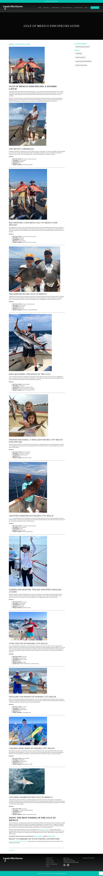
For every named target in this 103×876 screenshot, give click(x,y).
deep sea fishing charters (44, 829)
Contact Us (95, 7)
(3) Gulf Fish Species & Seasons (82, 46)
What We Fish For (67, 7)
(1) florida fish (79, 53)
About (86, 7)
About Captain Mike (51, 864)
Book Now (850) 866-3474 (51, 1)
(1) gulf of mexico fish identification (83, 61)
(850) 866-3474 (66, 858)
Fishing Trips (55, 7)
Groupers (11, 518)
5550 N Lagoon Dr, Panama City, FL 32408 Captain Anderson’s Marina (71, 861)
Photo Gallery (78, 7)
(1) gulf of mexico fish (80, 57)
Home (39, 7)
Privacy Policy (62, 873)
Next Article (12, 850)
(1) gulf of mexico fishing (81, 65)
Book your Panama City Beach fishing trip (18, 841)
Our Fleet (46, 7)
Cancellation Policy (88, 858)
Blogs (47, 866)
